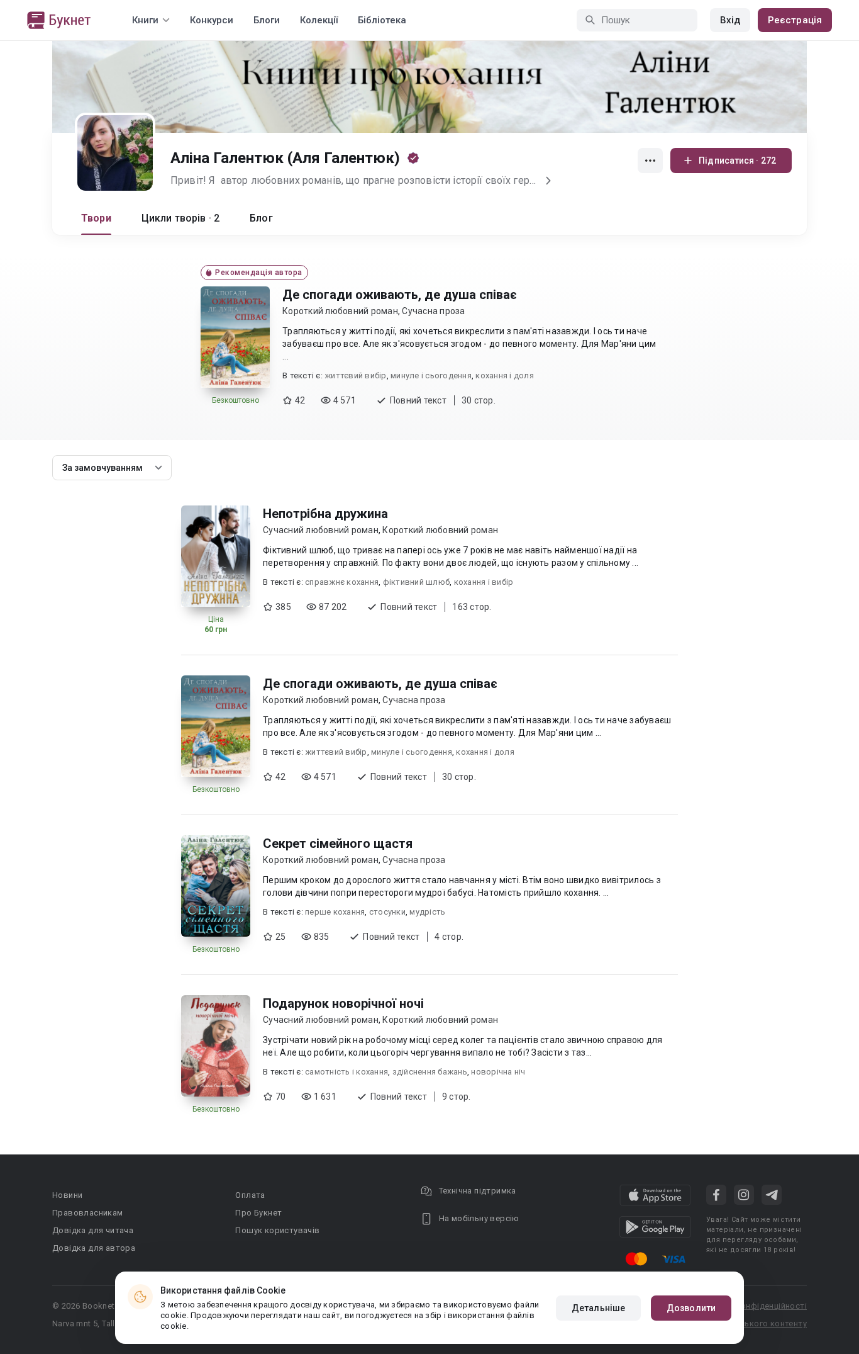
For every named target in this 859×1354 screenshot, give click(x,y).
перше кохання (335, 912)
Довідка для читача (92, 1230)
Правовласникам (87, 1212)
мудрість (427, 912)
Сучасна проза (433, 311)
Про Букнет (258, 1212)
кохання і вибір (484, 582)
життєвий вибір (355, 375)
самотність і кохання (346, 1071)
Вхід (730, 20)
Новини (67, 1195)
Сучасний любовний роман (321, 530)
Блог (261, 218)
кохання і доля (504, 375)
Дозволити (691, 1308)
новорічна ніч (498, 1071)
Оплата (250, 1195)
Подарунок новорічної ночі (343, 1003)
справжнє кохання (342, 582)
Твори (96, 218)
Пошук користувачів (277, 1230)
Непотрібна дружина (325, 513)
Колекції (319, 20)
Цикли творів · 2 (180, 218)
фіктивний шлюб (416, 582)
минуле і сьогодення (431, 375)
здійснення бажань (429, 1071)
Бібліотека (382, 20)
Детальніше (598, 1308)
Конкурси (211, 20)
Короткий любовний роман (340, 311)
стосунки (387, 912)
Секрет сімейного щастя (338, 843)
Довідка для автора (93, 1248)
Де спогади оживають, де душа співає (399, 294)
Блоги (266, 20)
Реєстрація (795, 20)
